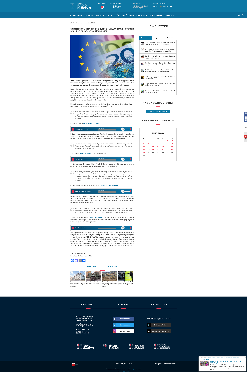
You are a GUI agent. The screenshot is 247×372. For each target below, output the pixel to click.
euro (213, 358)
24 (144, 153)
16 (172, 147)
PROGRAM (89, 15)
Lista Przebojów (112, 15)
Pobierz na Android (160, 325)
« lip (142, 158)
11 (148, 147)
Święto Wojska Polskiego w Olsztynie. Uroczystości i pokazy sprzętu (93, 283)
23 (172, 150)
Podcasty (140, 15)
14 (163, 147)
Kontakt (168, 15)
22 (167, 150)
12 (153, 147)
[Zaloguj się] (243, 15)
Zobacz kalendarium (158, 111)
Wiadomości (77, 15)
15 (167, 147)
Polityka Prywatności (123, 371)
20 (158, 150)
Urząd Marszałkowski (223, 358)
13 (158, 147)
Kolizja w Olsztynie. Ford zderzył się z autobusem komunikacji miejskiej (125, 283)
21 (163, 150)
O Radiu (99, 15)
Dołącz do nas (125, 318)
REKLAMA (158, 15)
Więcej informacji (136, 369)
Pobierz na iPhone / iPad (160, 331)
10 (144, 147)
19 (153, 150)
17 (144, 150)
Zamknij (245, 357)
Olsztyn (208, 358)
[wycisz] (123, 129)
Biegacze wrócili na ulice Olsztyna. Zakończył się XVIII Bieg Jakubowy (225, 362)
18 (149, 150)
